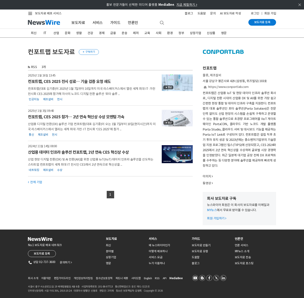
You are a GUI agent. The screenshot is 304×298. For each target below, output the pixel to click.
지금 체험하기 (186, 5)
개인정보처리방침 (83, 278)
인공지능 (34, 99)
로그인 (255, 13)
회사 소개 (33, 278)
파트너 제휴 (122, 278)
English (148, 278)
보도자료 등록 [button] (42, 253)
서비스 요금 (155, 257)
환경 (170, 33)
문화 (67, 33)
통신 (31, 134)
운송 (124, 33)
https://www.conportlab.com (228, 87)
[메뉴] (31, 13)
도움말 (201, 13)
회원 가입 (270, 13)
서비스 (97, 22)
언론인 (133, 22)
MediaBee (176, 278)
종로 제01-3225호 (140, 286)
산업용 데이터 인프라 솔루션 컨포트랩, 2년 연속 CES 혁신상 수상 (78, 152)
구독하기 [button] (89, 52)
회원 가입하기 (216, 218)
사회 (158, 33)
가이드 (115, 22)
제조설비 (48, 99)
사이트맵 (136, 278)
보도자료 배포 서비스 (48, 13)
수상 (59, 170)
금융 (113, 33)
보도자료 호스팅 (244, 263)
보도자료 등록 (262, 22)
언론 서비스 (241, 245)
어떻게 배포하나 (158, 251)
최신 (33, 33)
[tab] (125, 238)
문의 (213, 13)
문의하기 (66, 262)
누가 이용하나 (157, 263)
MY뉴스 (212, 210)
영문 (224, 33)
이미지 (207, 176)
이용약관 (46, 278)
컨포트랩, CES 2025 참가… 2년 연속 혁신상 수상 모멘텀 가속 (76, 116)
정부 (181, 33)
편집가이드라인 (62, 278)
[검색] (162, 23)
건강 (90, 33)
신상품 (211, 33)
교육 (147, 33)
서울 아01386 (51, 290)
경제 (101, 33)
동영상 (207, 183)
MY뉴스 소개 (242, 251)
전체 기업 (35, 182)
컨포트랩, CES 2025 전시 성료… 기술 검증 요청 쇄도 (69, 81)
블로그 (189, 13)
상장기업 (195, 33)
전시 (59, 99)
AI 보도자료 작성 (230, 13)
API (164, 278)
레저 (136, 33)
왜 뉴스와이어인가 (159, 245)
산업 (56, 33)
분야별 (110, 251)
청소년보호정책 (104, 278)
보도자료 (78, 22)
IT (45, 33)
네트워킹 (34, 170)
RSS (34, 67)
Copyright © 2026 (153, 290)
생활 (79, 33)
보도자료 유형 (200, 251)
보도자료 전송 (243, 257)
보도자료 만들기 (201, 245)
